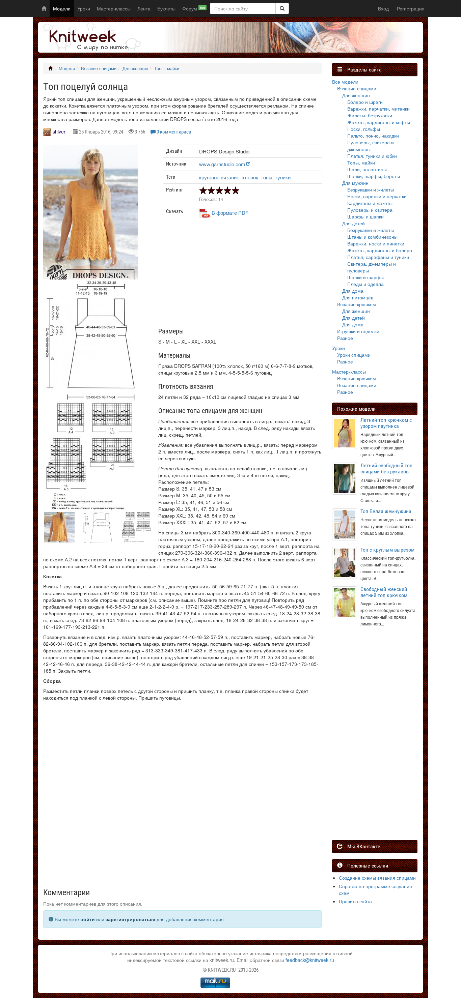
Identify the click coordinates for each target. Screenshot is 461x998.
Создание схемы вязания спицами (377, 877)
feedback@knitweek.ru (310, 960)
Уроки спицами (354, 354)
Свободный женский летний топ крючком (383, 592)
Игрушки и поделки (358, 331)
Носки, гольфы (363, 128)
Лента (144, 8)
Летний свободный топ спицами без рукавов (386, 468)
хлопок (250, 177)
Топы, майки (166, 68)
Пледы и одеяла (365, 284)
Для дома (352, 290)
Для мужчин (355, 182)
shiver (59, 131)
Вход (383, 8)
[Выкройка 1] (90, 340)
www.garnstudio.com (222, 164)
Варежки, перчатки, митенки (378, 108)
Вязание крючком (356, 304)
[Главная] (50, 68)
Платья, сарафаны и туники (378, 257)
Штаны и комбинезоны (372, 236)
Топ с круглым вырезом (387, 550)
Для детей (353, 223)
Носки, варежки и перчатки (377, 196)
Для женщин (135, 68)
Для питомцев (357, 297)
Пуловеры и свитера (369, 209)
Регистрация (411, 8)
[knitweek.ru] (90, 37)
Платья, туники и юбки (372, 155)
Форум (193, 8)
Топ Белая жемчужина (385, 511)
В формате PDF (230, 212)
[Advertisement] (242, 275)
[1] (282, 8)
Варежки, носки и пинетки (375, 243)
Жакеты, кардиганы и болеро (379, 250)
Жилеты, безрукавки (369, 115)
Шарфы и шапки (365, 216)
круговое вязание (219, 177)
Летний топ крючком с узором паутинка (386, 423)
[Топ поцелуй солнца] (90, 218)
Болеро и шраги (365, 101)
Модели (62, 8)
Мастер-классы (114, 8)
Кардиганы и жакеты (369, 203)
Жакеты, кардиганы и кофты (378, 122)
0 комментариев (174, 132)
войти (87, 919)
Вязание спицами (98, 68)
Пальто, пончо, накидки (373, 135)
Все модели (345, 81)
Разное (345, 337)
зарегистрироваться (130, 919)
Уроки (83, 8)
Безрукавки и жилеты (370, 189)
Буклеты (166, 8)
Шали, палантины (367, 169)
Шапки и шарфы (365, 277)
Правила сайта (355, 901)
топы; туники (276, 177)
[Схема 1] (90, 456)
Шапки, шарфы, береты (373, 176)
